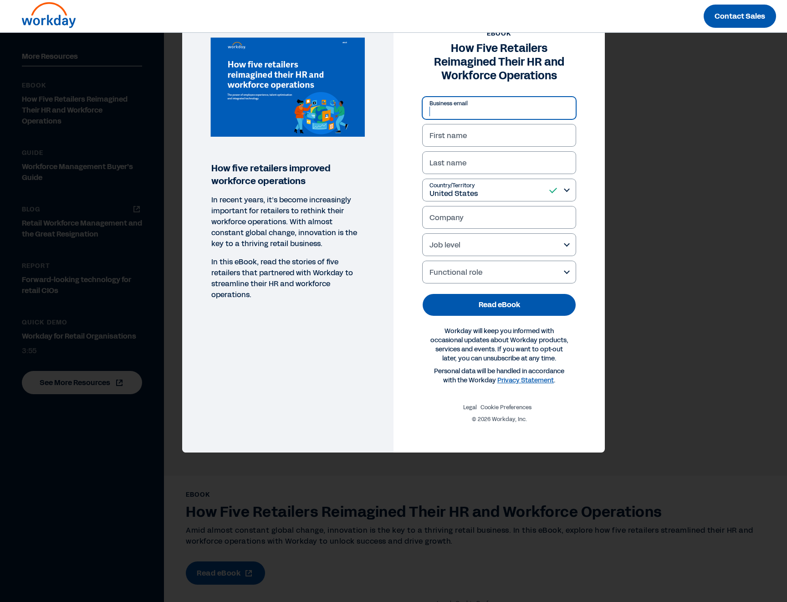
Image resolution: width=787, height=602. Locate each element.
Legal (470, 407)
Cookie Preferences (505, 407)
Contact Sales (740, 16)
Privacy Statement (525, 380)
